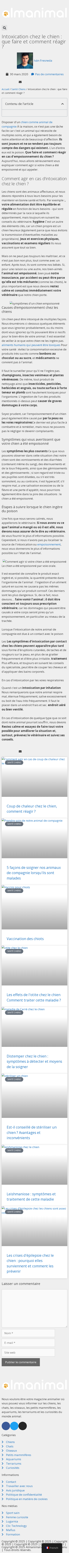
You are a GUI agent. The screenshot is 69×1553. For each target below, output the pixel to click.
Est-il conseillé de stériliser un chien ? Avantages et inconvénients (32, 1132)
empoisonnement (49, 544)
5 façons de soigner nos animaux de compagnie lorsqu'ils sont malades (34, 873)
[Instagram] (22, 1426)
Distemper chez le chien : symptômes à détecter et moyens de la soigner (34, 1061)
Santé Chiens (18, 89)
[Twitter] (14, 1426)
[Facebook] (6, 1426)
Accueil (5, 89)
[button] (4, 28)
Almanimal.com (36, 1547)
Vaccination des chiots (25, 938)
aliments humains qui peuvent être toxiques (31, 345)
